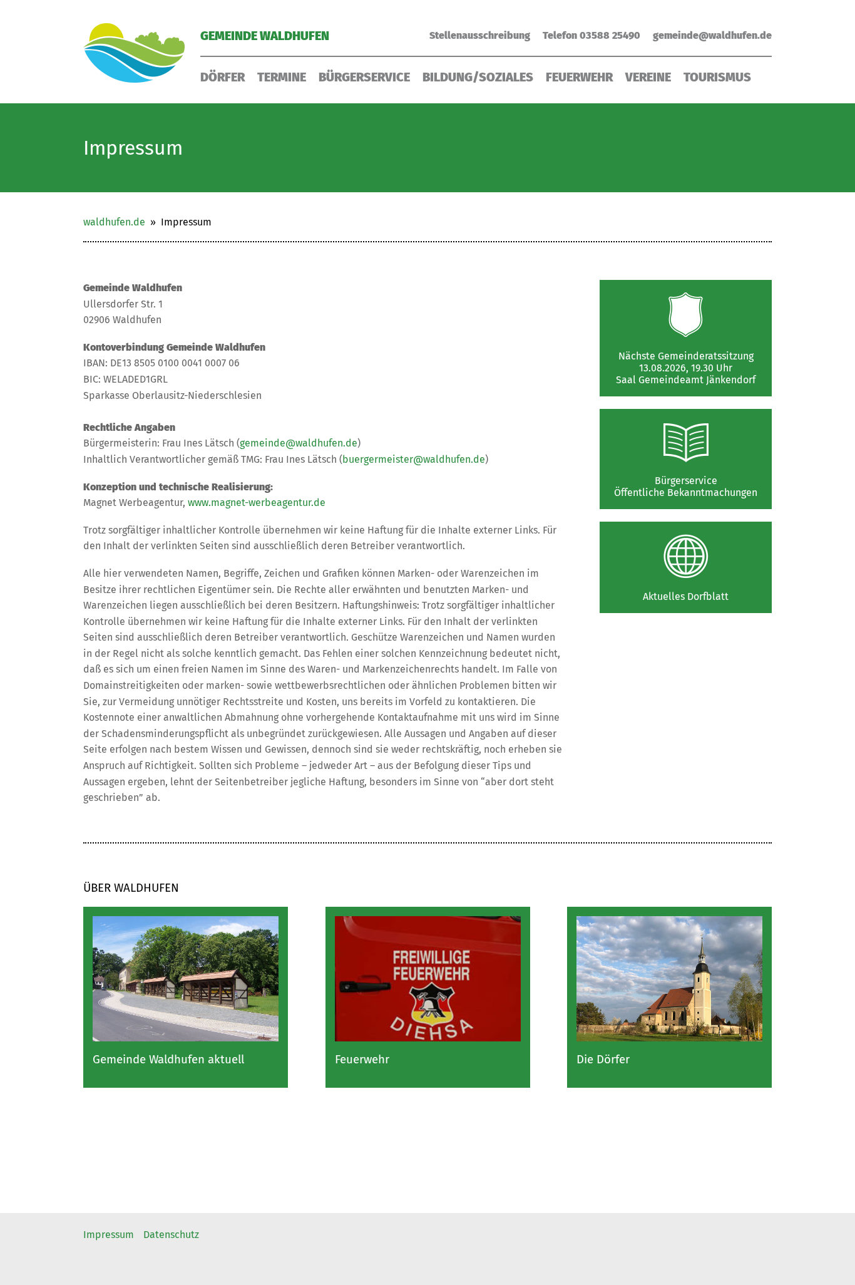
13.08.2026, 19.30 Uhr (685, 368)
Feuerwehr (579, 77)
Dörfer (222, 77)
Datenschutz (171, 1235)
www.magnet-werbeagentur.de (256, 502)
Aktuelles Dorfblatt (686, 596)
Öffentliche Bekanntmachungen (685, 492)
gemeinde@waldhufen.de (712, 35)
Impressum (108, 1235)
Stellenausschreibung (479, 35)
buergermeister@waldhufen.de (413, 459)
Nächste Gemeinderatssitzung (686, 356)
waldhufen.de (114, 222)
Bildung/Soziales (477, 77)
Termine (281, 77)
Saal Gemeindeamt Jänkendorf (685, 380)
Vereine (648, 77)
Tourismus (717, 77)
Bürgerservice (364, 77)
